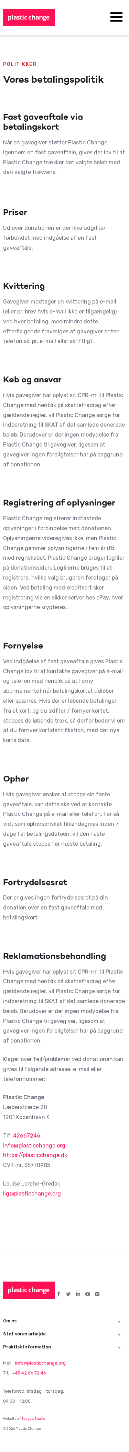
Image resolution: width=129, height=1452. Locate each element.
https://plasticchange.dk (35, 1155)
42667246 (26, 1135)
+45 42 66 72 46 (29, 1373)
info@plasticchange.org (34, 1145)
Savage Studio (33, 1419)
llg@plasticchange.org (32, 1193)
